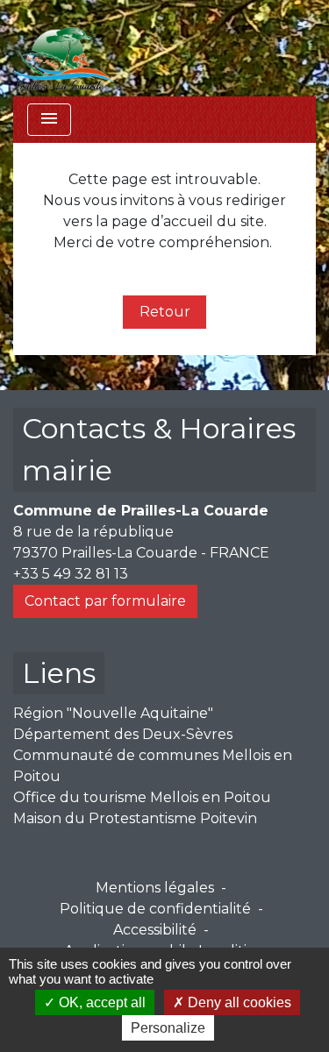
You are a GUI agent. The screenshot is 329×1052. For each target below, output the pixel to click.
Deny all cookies (237, 1002)
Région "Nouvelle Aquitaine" (113, 713)
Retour (164, 311)
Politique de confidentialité (155, 908)
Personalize (168, 1027)
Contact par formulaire (105, 601)
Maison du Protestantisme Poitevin (135, 818)
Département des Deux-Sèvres (122, 734)
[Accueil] (64, 48)
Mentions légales (155, 887)
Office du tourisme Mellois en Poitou (142, 797)
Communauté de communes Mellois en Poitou (152, 766)
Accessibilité (155, 929)
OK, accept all (100, 1002)
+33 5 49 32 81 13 (70, 573)
